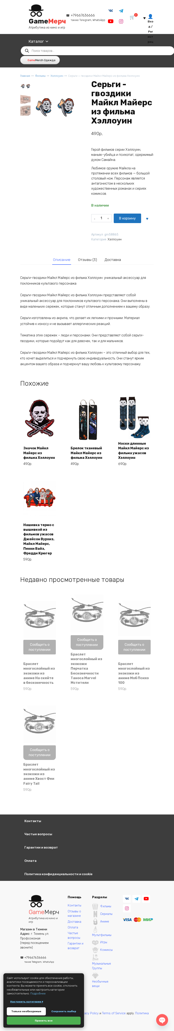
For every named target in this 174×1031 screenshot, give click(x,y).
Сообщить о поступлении (40, 647)
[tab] (61, 260)
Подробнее (38, 993)
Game (47, 21)
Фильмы (40, 75)
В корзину (127, 218)
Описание (61, 260)
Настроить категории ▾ (26, 1001)
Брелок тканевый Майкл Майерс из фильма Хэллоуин (86, 453)
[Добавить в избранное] (147, 218)
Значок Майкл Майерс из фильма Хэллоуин (39, 453)
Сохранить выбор (63, 1011)
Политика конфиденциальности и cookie (58, 874)
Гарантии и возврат (41, 847)
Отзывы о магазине (74, 914)
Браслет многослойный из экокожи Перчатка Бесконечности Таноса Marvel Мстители (86, 668)
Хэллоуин (57, 75)
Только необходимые (26, 1011)
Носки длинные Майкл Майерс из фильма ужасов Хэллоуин (133, 450)
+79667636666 (88, 17)
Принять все (44, 1020)
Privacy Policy (89, 1013)
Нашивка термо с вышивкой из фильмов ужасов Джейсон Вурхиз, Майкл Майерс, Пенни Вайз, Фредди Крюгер (38, 539)
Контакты (32, 821)
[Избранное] (144, 18)
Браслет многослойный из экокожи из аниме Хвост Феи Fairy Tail (39, 774)
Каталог (36, 41)
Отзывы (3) (87, 260)
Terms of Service (114, 1013)
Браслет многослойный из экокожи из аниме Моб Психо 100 (134, 673)
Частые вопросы (38, 834)
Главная (25, 75)
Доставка (112, 260)
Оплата (30, 861)
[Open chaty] (162, 1020)
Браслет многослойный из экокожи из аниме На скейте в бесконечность (39, 673)
